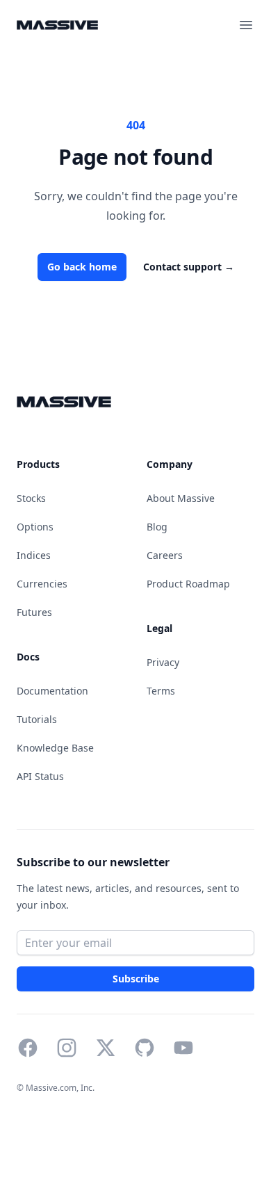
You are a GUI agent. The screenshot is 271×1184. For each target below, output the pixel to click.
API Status (40, 776)
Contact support (188, 266)
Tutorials (37, 719)
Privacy (163, 662)
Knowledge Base (55, 747)
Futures (34, 612)
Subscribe (135, 979)
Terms (161, 690)
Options (35, 526)
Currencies (42, 583)
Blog (157, 526)
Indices (34, 555)
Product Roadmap (188, 583)
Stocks (31, 498)
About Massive (181, 498)
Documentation (52, 690)
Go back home (82, 266)
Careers (165, 555)
